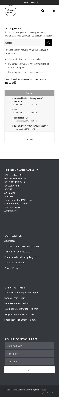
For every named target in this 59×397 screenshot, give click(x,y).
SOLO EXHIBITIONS (14, 182)
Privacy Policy (11, 267)
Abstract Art (10, 210)
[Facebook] (52, 393)
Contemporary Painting (16, 203)
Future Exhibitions (30, 2)
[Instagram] (47, 393)
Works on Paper (12, 207)
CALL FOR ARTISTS (14, 174)
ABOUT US (10, 189)
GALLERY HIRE (11, 185)
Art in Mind (9, 192)
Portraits (8, 196)
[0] (53, 11)
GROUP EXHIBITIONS (15, 178)
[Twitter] (42, 393)
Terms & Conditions (14, 262)
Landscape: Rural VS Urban (18, 199)
